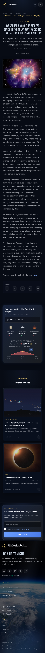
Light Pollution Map (8, 607)
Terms (15, 646)
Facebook (5, 625)
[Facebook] (9, 571)
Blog (11, 13)
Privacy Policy (6, 646)
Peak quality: (13, 344)
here (35, 275)
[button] (22, 351)
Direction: (32, 347)
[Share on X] (7, 288)
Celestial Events (21, 13)
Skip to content (22, 53)
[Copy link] (38, 288)
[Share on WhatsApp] (30, 288)
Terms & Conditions (22, 529)
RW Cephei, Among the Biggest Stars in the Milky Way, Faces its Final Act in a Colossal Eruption (22, 29)
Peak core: (13, 347)
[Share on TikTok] (22, 288)
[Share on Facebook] (15, 288)
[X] (15, 571)
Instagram (5, 629)
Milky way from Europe (10, 588)
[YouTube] (26, 571)
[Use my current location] (8, 320)
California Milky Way (9, 595)
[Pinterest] (20, 571)
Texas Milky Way (7, 591)
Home (5, 13)
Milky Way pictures (8, 610)
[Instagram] (4, 571)
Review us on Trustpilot (11, 576)
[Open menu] (40, 5)
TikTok (4, 633)
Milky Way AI (6, 614)
